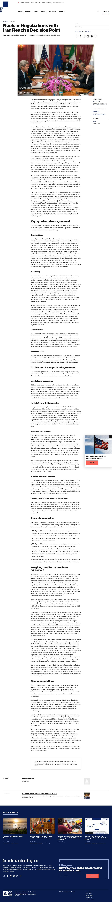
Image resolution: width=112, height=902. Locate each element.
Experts (28, 12)
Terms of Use (88, 892)
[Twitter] (4, 876)
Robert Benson (33, 843)
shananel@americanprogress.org (100, 104)
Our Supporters (89, 897)
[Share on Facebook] (80, 36)
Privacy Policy (89, 893)
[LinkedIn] (17, 876)
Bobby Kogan (95, 843)
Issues (20, 12)
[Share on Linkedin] (84, 36)
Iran (32, 2)
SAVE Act (38, 2)
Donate (105, 11)
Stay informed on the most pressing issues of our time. (80, 868)
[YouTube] (10, 876)
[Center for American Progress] (6, 7)
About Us (62, 12)
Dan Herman (39, 843)
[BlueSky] (20, 876)
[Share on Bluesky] (88, 36)
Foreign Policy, (78, 31)
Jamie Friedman (88, 843)
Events (36, 12)
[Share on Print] (95, 36)
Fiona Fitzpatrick (6, 843)
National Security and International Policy (39, 793)
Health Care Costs (58, 2)
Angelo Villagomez (15, 843)
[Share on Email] (91, 36)
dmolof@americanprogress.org (99, 114)
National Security (47, 2)
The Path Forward (25, 2)
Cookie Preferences (90, 899)
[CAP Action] (8, 893)
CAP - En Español (89, 895)
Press (43, 12)
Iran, (83, 31)
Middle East (88, 31)
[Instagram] (14, 876)
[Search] (98, 12)
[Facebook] (7, 876)
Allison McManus (101, 843)
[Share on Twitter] (76, 36)
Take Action (52, 12)
